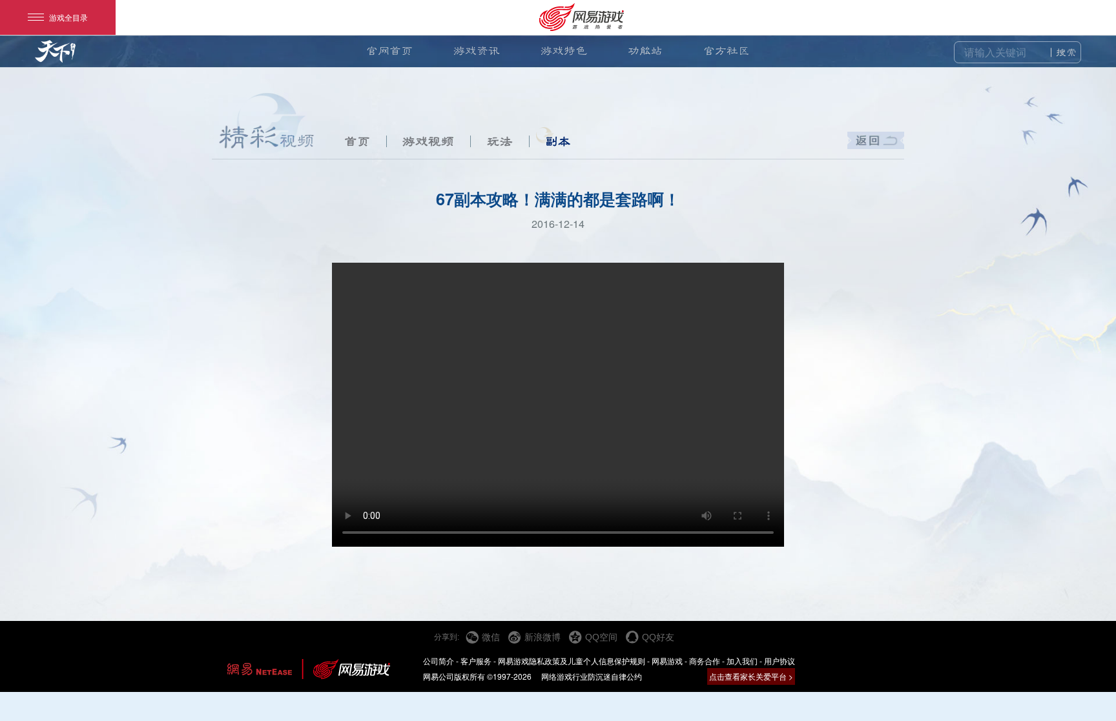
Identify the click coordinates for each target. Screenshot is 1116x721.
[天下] (55, 57)
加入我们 (742, 660)
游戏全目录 (68, 17)
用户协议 (779, 660)
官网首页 (389, 51)
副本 (558, 141)
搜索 (1066, 52)
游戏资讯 (476, 51)
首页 (357, 141)
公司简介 (438, 660)
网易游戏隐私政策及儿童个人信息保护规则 (571, 660)
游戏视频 (428, 141)
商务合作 (704, 660)
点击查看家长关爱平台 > (751, 676)
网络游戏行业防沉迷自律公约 (591, 676)
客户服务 (475, 660)
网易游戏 (667, 660)
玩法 (500, 141)
